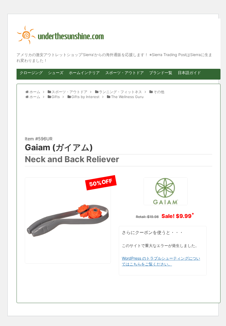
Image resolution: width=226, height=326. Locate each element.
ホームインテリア (84, 72)
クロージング (31, 72)
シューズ (55, 72)
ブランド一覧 (160, 72)
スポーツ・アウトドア (124, 72)
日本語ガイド (189, 72)
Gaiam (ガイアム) (59, 147)
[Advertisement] (69, 119)
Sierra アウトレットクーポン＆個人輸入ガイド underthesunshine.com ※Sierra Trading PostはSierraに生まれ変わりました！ (114, 35)
